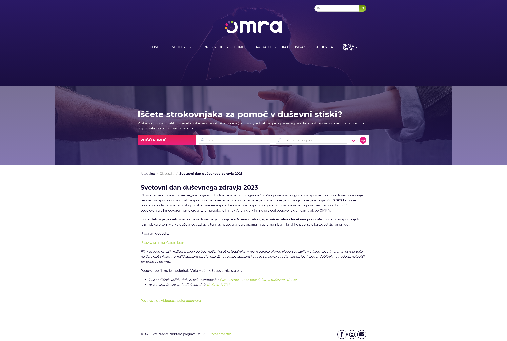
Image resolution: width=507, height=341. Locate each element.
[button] (349, 47)
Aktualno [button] (265, 47)
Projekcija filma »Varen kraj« (162, 242)
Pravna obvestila (219, 334)
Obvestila (167, 174)
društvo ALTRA (218, 285)
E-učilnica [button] (324, 47)
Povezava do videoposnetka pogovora (171, 301)
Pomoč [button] (241, 47)
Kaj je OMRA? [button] (294, 47)
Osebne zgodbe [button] (211, 47)
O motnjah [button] (179, 47)
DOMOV (156, 47)
